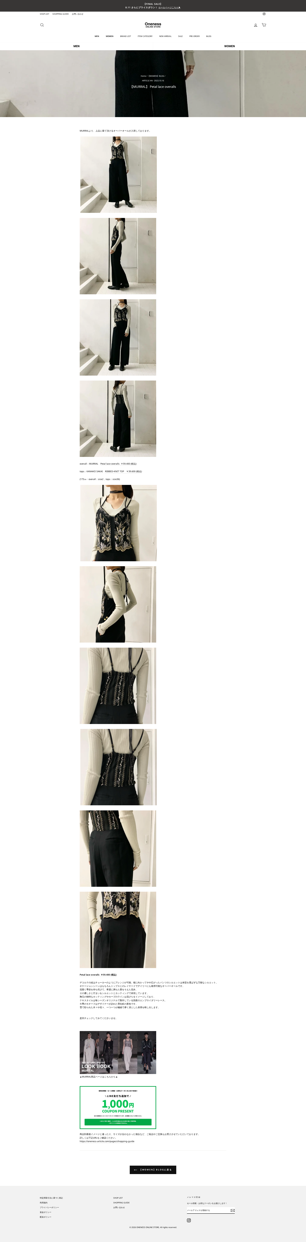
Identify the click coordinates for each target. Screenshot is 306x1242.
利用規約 (43, 1202)
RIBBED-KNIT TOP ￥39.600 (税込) (123, 471)
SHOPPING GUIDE (60, 14)
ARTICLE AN (147, 80)
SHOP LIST (44, 14)
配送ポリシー (45, 1217)
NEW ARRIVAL (165, 36)
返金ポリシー (45, 1212)
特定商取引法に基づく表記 (51, 1198)
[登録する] (233, 1210)
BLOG (208, 36)
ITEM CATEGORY (145, 36)
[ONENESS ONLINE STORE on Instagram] (189, 1220)
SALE (180, 36)
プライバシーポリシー (49, 1207)
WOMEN (109, 36)
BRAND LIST (125, 36)
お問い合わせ (77, 14)
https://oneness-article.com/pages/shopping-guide (107, 1141)
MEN (97, 36)
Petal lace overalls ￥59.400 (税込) (118, 463)
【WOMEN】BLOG (156, 76)
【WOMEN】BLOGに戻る (155, 1169)
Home (143, 76)
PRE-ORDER (194, 36)
